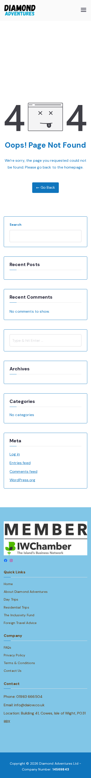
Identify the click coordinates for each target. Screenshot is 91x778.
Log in (15, 454)
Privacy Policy (14, 655)
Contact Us (13, 671)
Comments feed (23, 471)
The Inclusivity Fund (19, 615)
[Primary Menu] (83, 10)
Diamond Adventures (55, 763)
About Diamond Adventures (26, 592)
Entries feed (20, 462)
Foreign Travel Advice (20, 623)
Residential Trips (16, 607)
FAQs (7, 647)
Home (8, 584)
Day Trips (11, 599)
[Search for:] (45, 340)
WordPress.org (22, 479)
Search (15, 224)
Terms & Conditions (19, 663)
